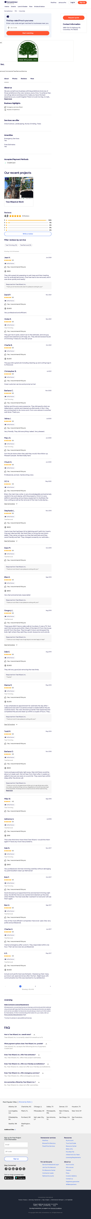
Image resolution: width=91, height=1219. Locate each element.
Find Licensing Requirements (13, 1015)
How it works (70, 1164)
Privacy (35, 1205)
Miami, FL (24, 1111)
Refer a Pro (69, 1149)
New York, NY (77, 1111)
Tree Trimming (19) (11, 245)
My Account (69, 1140)
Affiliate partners (71, 1184)
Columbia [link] (22, 11)
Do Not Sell (47, 1205)
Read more (8, 99)
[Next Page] (50, 986)
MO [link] (16, 11)
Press (67, 1173)
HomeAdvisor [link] (8, 11)
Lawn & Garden (22, 6)
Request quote (73, 18)
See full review (9, 504)
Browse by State (25, 1102)
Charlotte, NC (26, 1107)
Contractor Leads (47, 1173)
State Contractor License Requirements (16, 1004)
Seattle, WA (13, 1124)
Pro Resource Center (48, 1170)
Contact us (69, 1179)
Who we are (69, 1167)
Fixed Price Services (48, 1146)
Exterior (13, 6)
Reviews (24, 79)
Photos (14, 79)
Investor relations (71, 1176)
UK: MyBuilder (69, 1200)
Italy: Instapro (45, 1200)
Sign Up (82, 2)
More (30, 6)
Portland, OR (25, 1117)
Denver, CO (63, 1107)
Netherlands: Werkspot (57, 1200)
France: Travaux (22, 1200)
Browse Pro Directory (49, 1143)
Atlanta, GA (13, 1107)
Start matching (27, 33)
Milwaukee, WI (39, 1111)
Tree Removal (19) (25, 245)
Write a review (28, 234)
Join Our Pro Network (49, 1167)
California (40, 1205)
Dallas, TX (50, 1107)
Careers (68, 1170)
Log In (73, 2)
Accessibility (54, 1205)
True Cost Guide (71, 1143)
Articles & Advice (39, 6)
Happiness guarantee (72, 1181)
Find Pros (45, 1140)
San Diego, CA (64, 1117)
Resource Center (71, 1146)
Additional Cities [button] (9, 1129)
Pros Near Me (70, 1152)
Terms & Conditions (56, 1208)
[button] (18, 192)
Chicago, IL (38, 1107)
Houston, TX (76, 1107)
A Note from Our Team (73, 1154)
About (6, 79)
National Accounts (48, 1176)
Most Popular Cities (10, 1102)
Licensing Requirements (73, 1157)
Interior (7, 6)
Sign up (16, 1159)
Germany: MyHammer (35, 1200)
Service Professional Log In (50, 1164)
